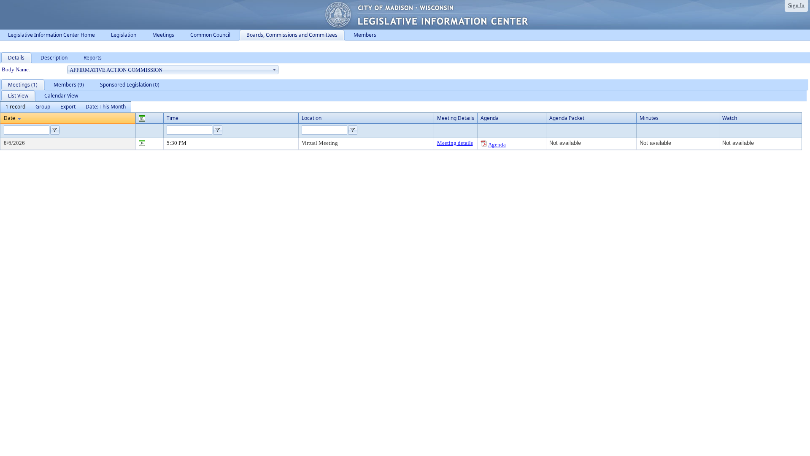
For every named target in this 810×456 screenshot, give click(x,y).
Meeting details (455, 143)
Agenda (497, 144)
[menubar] (65, 106)
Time (172, 118)
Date (9, 118)
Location (311, 118)
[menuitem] (15, 107)
